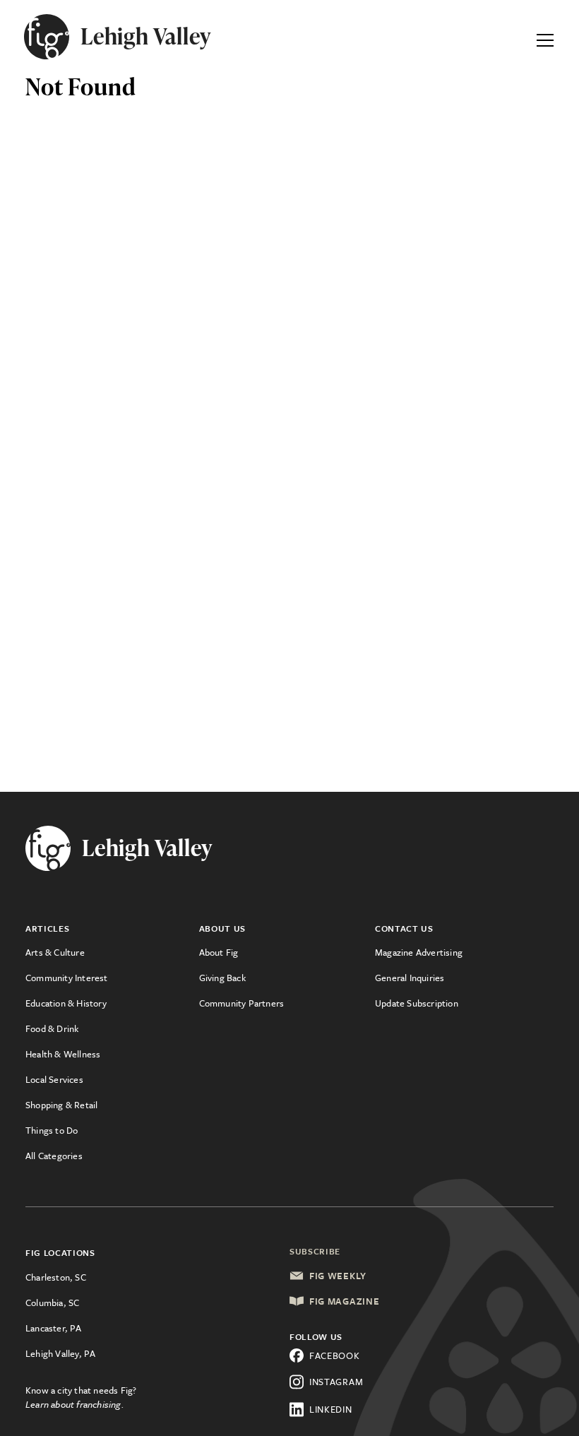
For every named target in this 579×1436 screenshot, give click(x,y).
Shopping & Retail (61, 1105)
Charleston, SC (55, 1277)
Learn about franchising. (74, 1404)
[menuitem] (112, 952)
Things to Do (51, 1130)
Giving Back (222, 978)
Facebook (334, 1355)
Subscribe (315, 1251)
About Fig (219, 952)
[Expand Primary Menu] (545, 36)
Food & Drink (51, 1028)
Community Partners (242, 1003)
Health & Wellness (62, 1054)
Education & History (66, 1003)
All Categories (54, 1156)
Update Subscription (416, 1003)
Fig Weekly (337, 1276)
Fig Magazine (344, 1301)
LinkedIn (330, 1409)
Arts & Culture (55, 952)
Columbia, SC (52, 1302)
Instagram (336, 1382)
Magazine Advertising (418, 952)
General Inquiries (409, 978)
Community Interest (66, 978)
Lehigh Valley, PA (60, 1353)
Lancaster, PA (53, 1328)
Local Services (54, 1079)
